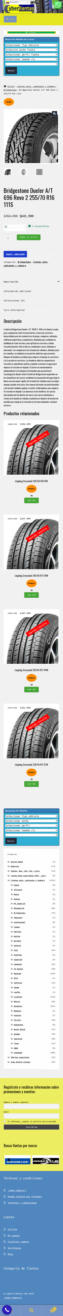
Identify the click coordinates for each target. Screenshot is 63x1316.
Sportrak (18, 1039)
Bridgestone (10, 90)
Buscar (31, 1310)
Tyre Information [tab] (14, 310)
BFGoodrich (19, 908)
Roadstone (18, 1025)
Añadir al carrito (28, 237)
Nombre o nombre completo (16, 1102)
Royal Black (19, 1029)
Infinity (18, 983)
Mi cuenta (14, 1235)
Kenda (16, 987)
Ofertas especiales (20, 1057)
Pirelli (17, 1020)
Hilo (16, 978)
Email (6, 1112)
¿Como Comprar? (13, 1297)
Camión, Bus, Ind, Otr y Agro (25, 871)
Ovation (17, 1015)
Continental (19, 922)
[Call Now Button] (7, 1310)
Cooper (17, 927)
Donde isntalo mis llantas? (25, 1196)
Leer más (31, 500)
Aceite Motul (17, 862)
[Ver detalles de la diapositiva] (17, 1159)
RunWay (17, 1034)
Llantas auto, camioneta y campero (36, 86)
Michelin (18, 1006)
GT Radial (18, 969)
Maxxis (17, 1001)
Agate (16, 885)
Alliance (18, 890)
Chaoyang (18, 917)
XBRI (16, 1048)
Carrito (12, 1229)
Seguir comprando (15, 254)
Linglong (18, 997)
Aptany (17, 899)
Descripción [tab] (11, 281)
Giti (16, 950)
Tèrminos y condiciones (22, 1202)
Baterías (15, 866)
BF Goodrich (19, 903)
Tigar (16, 1043)
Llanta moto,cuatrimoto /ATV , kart (28, 876)
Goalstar (18, 955)
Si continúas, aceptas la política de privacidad (31, 1121)
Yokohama (18, 1053)
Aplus (16, 894)
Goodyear (18, 964)
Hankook (17, 973)
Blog (10, 1254)
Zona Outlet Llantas (20, 1062)
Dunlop (17, 936)
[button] (54, 113)
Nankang (17, 1011)
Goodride (18, 959)
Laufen (17, 992)
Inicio (10, 86)
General (17, 945)
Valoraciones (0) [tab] (14, 300)
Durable (17, 941)
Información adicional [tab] (17, 291)
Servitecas (14, 1248)
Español (14, 2)
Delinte (17, 932)
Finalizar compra (18, 1241)
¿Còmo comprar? (17, 1190)
